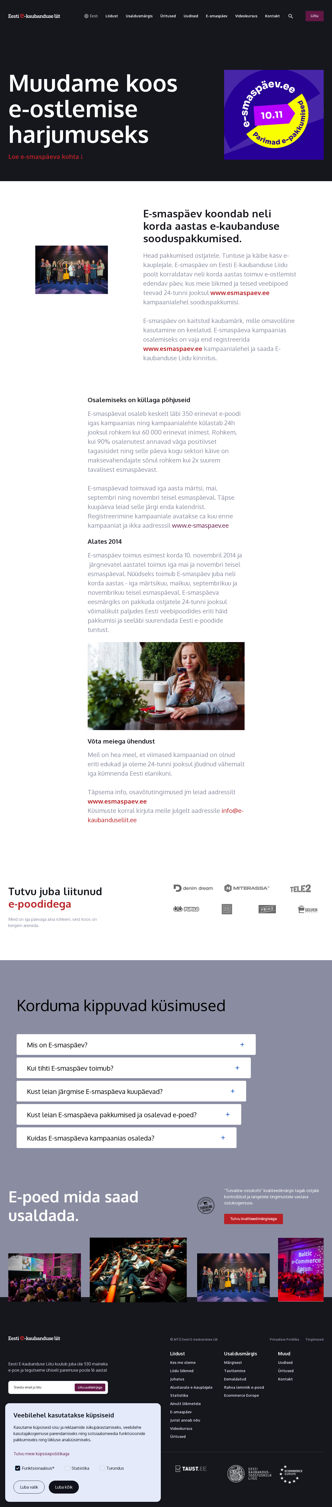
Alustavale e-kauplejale (191, 1387)
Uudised (285, 1363)
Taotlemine (234, 1371)
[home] (34, 16)
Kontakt (285, 1379)
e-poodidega (39, 903)
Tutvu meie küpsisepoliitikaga (41, 1453)
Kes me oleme (183, 1363)
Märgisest (233, 1363)
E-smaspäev (181, 1412)
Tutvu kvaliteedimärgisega (253, 1218)
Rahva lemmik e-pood (244, 1387)
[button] (90, 16)
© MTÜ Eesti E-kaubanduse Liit (194, 1339)
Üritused (178, 1437)
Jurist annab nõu (185, 1420)
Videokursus (181, 1429)
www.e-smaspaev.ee (200, 525)
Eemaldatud (235, 1379)
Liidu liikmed (181, 1371)
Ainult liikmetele (185, 1404)
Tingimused (314, 1339)
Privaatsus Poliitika (284, 1339)
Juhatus (177, 1379)
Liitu (315, 15)
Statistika (179, 1395)
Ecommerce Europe (241, 1395)
